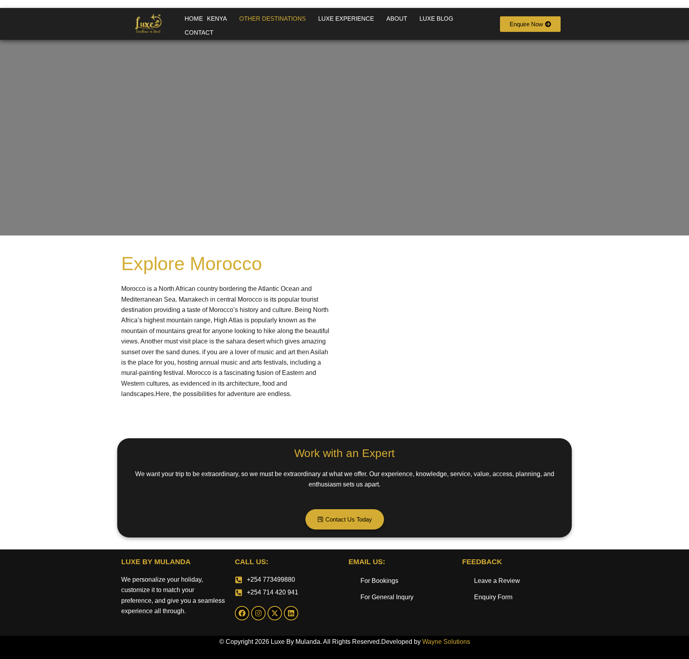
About (396, 18)
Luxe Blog (436, 18)
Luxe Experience (346, 18)
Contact (199, 32)
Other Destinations (272, 18)
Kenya (217, 18)
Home (194, 18)
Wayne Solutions (446, 641)
